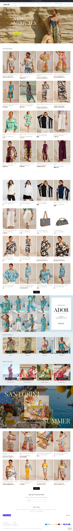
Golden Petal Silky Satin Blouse (8, 257)
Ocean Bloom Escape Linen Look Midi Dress (61, 285)
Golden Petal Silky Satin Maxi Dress (25, 257)
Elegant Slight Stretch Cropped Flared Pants (10, 230)
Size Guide (54, 509)
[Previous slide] (32, 44)
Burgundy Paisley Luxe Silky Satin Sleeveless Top (45, 163)
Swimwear (61, 355)
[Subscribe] (45, 500)
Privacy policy (21, 528)
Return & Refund (48, 509)
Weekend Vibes (61, 382)
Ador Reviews (22, 509)
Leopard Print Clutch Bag (58, 230)
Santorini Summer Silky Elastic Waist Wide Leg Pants (27, 454)
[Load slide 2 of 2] (36, 44)
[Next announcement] (70, 1)
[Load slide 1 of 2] (34, 44)
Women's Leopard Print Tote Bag (42, 230)
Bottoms (27, 355)
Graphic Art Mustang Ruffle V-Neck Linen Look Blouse (10, 134)
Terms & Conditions (39, 511)
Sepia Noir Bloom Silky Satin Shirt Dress (43, 257)
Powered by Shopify (10, 528)
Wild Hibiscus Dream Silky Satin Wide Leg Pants (61, 74)
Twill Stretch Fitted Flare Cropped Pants (26, 481)
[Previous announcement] (3, 1)
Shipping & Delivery (41, 509)
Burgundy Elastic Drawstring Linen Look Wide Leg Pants (62, 164)
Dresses (44, 355)
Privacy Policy (32, 511)
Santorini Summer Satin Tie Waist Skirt (43, 481)
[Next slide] (38, 44)
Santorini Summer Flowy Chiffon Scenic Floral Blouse (27, 75)
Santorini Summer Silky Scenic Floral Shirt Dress (10, 74)
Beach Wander (10, 382)
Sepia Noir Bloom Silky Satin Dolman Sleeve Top (62, 257)
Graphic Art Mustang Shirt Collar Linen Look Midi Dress (28, 134)
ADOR (6, 528)
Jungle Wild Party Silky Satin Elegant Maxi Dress (11, 104)
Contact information (38, 528)
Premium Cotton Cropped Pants (25, 230)
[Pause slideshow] (41, 44)
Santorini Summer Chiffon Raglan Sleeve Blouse (10, 481)
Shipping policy (32, 528)
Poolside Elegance (27, 382)
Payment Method (33, 509)
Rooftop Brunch (44, 382)
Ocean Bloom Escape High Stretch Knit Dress (27, 285)
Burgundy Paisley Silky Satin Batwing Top (9, 163)
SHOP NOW (36, 313)
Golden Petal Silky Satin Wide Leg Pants (60, 104)
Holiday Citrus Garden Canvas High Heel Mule (44, 453)
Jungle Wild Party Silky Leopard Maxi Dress (27, 104)
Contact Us (28, 509)
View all (36, 172)
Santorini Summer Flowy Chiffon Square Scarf (61, 453)
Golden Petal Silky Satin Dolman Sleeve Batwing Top (44, 105)
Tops (10, 355)
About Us (17, 509)
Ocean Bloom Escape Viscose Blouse (8, 285)
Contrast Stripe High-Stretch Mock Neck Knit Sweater (61, 202)
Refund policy (16, 528)
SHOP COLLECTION (36, 407)
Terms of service (26, 528)
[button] (19, 3)
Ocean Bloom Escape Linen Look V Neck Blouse (44, 285)
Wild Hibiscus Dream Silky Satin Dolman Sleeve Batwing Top (44, 75)
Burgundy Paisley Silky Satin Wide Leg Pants (27, 163)
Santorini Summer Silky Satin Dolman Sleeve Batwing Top (10, 454)
